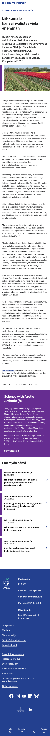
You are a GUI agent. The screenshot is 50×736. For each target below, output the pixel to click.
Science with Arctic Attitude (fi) (19, 10)
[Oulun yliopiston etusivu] (21, 2)
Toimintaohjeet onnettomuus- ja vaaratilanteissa (18, 680)
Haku (10, 729)
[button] (44, 731)
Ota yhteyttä (8, 625)
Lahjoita (21, 729)
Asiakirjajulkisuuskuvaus (14, 668)
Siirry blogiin (10, 451)
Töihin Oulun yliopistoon (14, 640)
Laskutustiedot (9, 645)
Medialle (6, 630)
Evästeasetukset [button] (10, 663)
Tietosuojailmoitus (11, 658)
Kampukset (7, 673)
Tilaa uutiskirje (9, 635)
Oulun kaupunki (10, 686)
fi (36, 732)
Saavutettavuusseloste (13, 654)
